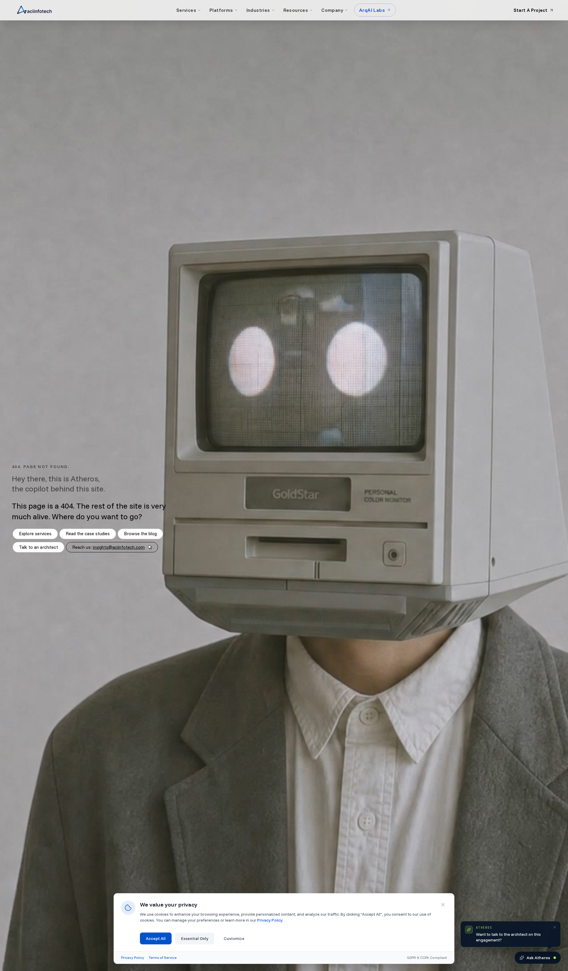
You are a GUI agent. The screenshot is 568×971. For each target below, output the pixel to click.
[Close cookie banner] (443, 905)
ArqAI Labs (372, 10)
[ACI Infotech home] (34, 10)
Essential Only (194, 938)
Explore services (35, 533)
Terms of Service (163, 957)
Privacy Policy (269, 920)
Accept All (156, 938)
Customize (234, 938)
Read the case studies (88, 533)
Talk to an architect (38, 547)
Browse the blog (140, 533)
